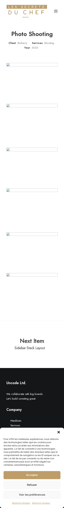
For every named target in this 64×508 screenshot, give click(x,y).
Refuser (32, 484)
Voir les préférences (32, 494)
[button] (58, 432)
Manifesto (15, 421)
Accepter (32, 475)
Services (15, 425)
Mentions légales (21, 503)
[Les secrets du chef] (26, 11)
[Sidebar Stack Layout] (32, 343)
